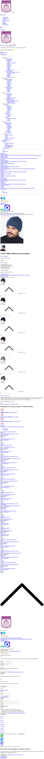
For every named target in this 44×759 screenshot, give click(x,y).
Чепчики (9, 67)
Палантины (9, 109)
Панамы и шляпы (10, 101)
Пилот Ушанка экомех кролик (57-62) (11, 433)
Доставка (4, 19)
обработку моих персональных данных (15, 671)
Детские (6, 117)
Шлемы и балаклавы (11, 97)
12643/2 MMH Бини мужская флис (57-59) (12, 458)
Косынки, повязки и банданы (13, 100)
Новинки (4, 140)
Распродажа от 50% (9, 145)
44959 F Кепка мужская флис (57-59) (11, 469)
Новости (4, 22)
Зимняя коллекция (8, 58)
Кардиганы (9, 127)
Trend (1, 480)
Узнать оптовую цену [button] (4, 434)
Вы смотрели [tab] (5, 429)
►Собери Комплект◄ (7, 139)
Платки (8, 110)
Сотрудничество (6, 18)
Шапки (8, 68)
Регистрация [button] (5, 151)
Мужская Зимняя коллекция (5, 404)
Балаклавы (9, 59)
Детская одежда (8, 122)
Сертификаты (5, 24)
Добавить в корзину (4, 276)
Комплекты (9, 64)
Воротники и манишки (11, 118)
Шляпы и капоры (10, 77)
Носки (6, 138)
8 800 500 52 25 (3, 45)
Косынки (9, 107)
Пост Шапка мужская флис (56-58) (10, 481)
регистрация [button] (2, 29)
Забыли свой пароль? (4, 697)
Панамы (9, 74)
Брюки (8, 124)
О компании (2, 637)
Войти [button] (1, 27)
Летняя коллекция (8, 71)
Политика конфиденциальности (14, 651)
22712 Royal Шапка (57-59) (9, 447)
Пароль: (2, 707)
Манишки (9, 108)
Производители (6, 148)
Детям (1, 164)
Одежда (1, 176)
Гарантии (15, 637)
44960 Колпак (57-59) (8, 530)
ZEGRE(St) (5, 256)
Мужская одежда (8, 131)
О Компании (5, 17)
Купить (1, 444)
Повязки (9, 65)
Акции (6, 144)
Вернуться (2, 260)
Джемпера (9, 126)
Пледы (6, 135)
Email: (1, 702)
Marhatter (2, 457)
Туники (8, 129)
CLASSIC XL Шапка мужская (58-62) (11, 564)
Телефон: (2, 703)
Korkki (1, 540)
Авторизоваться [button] (3, 686)
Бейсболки (9, 60)
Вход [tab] (1, 690)
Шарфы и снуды (3, 169)
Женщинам (2, 153)
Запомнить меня (5, 696)
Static (1, 446)
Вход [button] (4, 150)
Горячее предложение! (9, 143)
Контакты (5, 23)
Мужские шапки (15, 404)
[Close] (1, 403)
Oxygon (1, 493)
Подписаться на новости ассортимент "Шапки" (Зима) (12, 710)
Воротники (9, 114)
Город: (2, 705)
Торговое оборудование (9, 137)
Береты (8, 61)
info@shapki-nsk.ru (4, 204)
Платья (8, 128)
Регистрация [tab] (5, 690)
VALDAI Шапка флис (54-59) (9, 494)
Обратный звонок (10, 45)
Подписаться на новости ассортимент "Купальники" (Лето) (13, 711)
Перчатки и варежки (9, 134)
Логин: (2, 699)
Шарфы (8, 112)
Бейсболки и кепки (11, 73)
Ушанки (8, 66)
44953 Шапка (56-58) (8, 519)
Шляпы (8, 91)
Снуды (8, 111)
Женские (6, 104)
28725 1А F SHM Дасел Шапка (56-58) (11, 541)
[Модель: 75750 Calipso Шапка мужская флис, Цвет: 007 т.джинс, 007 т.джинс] (3, 250)
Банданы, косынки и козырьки (13, 72)
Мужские (7, 113)
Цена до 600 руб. (8, 147)
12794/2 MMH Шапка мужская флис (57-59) (12, 553)
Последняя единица (9, 146)
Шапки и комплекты (11, 102)
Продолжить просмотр (4, 395)
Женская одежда (8, 123)
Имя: (1, 700)
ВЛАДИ (2, 432)
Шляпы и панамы (3, 156)
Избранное (4, 54)
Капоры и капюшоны (11, 62)
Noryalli (1, 468)
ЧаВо (4, 21)
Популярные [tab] (5, 428)
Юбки (8, 130)
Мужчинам (2, 159)
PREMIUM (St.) (3, 504)
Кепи (8, 63)
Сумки (6, 136)
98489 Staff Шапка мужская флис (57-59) (12, 505)
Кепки (8, 82)
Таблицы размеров (6, 20)
